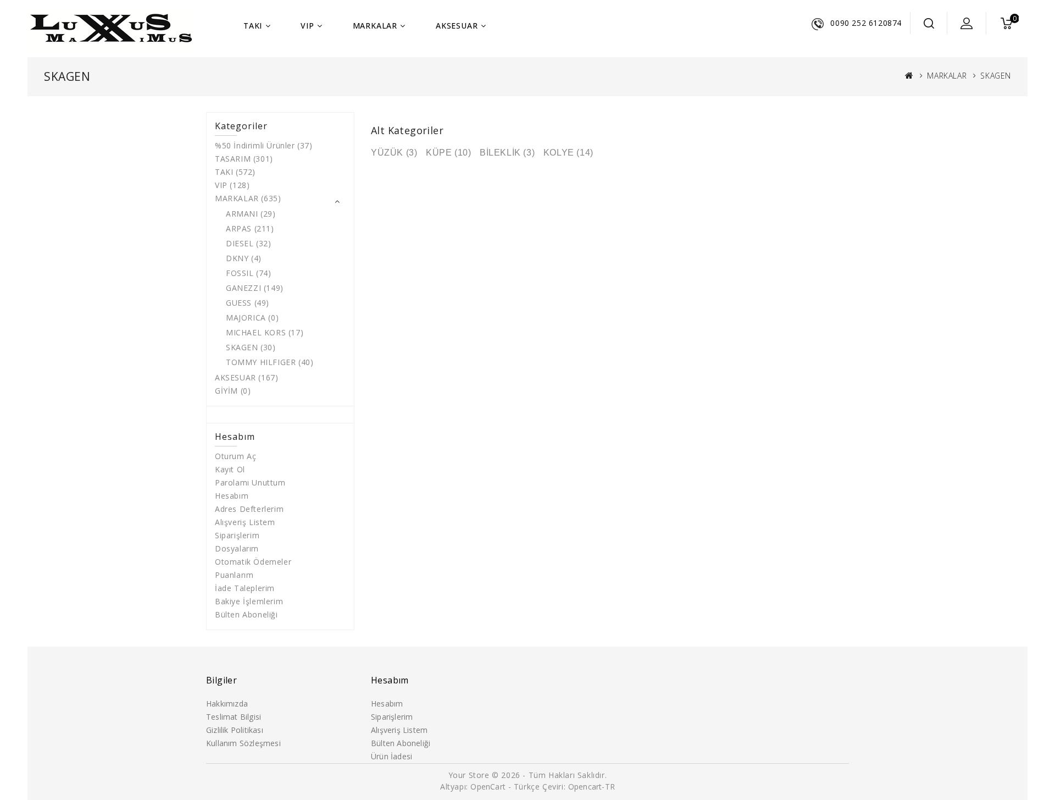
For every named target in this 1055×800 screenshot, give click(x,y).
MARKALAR (375, 25)
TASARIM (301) (244, 158)
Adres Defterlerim (249, 509)
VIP (307, 25)
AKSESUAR (456, 25)
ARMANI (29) (251, 213)
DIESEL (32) (248, 243)
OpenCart (488, 786)
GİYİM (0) (233, 390)
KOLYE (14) (568, 152)
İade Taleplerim (245, 588)
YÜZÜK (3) (394, 152)
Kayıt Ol (230, 469)
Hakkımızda (227, 703)
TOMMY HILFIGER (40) (269, 362)
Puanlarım (234, 575)
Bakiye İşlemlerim (249, 601)
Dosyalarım (237, 548)
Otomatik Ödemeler (253, 561)
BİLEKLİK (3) (507, 152)
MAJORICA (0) (252, 317)
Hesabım (231, 495)
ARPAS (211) (250, 228)
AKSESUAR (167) (246, 377)
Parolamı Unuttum (250, 482)
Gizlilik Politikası (234, 730)
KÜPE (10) (448, 152)
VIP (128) (232, 185)
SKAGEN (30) (251, 347)
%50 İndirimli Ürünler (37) (264, 145)
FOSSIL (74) (248, 273)
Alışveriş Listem (245, 522)
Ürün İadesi (391, 756)
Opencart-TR (591, 786)
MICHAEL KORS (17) (264, 332)
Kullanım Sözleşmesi (243, 743)
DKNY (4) (244, 258)
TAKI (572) (235, 172)
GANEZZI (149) (255, 288)
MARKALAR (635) (248, 198)
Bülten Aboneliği (246, 614)
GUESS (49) (247, 302)
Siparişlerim (237, 535)
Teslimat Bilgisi (233, 716)
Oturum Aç (235, 456)
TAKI (252, 25)
